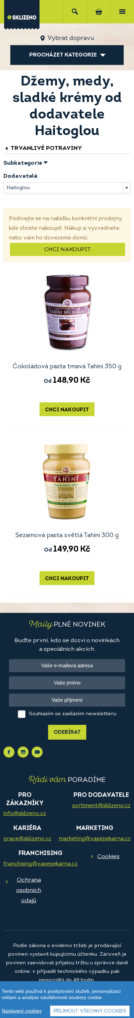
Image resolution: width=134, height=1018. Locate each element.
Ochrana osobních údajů (28, 890)
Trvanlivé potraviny (45, 148)
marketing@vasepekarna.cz (95, 839)
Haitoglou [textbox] (18, 188)
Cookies (108, 857)
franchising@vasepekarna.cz (40, 864)
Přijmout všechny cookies (90, 1011)
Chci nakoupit (67, 250)
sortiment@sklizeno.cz (101, 806)
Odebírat (67, 732)
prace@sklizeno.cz (27, 839)
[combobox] (67, 187)
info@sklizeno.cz (24, 813)
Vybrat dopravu (70, 38)
